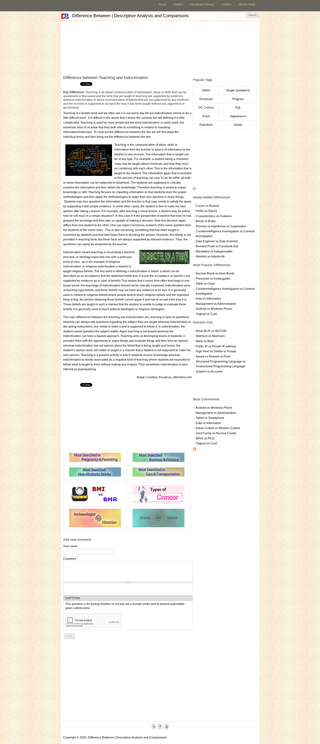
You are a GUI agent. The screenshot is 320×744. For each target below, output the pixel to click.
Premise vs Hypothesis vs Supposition (221, 226)
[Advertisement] (160, 47)
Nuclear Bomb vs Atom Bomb (215, 273)
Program (238, 99)
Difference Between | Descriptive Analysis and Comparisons (130, 15)
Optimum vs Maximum (210, 336)
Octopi (238, 124)
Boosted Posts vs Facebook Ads (217, 246)
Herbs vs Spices (206, 210)
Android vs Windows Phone (214, 308)
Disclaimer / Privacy (202, 4)
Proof (206, 116)
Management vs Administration (216, 303)
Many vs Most (205, 341)
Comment (70, 558)
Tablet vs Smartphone (210, 417)
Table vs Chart (205, 283)
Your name (70, 546)
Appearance (238, 116)
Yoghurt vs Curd (206, 314)
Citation (178, 4)
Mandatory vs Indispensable (214, 251)
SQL (238, 107)
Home (162, 4)
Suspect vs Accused (209, 371)
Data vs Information (208, 298)
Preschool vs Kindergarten (213, 278)
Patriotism (206, 124)
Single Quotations (238, 90)
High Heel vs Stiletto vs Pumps (216, 351)
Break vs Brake (206, 221)
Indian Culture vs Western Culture (218, 428)
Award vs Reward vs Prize (213, 356)
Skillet (206, 90)
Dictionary (206, 99)
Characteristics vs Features (213, 216)
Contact (226, 4)
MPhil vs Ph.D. (205, 438)
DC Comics (206, 107)
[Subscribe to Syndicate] (194, 449)
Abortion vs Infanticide (210, 256)
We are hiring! (247, 4)
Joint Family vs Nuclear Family (216, 433)
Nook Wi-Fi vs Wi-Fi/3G (211, 331)
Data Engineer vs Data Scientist (217, 241)
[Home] (65, 16)
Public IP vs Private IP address (216, 346)
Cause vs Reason (207, 205)
